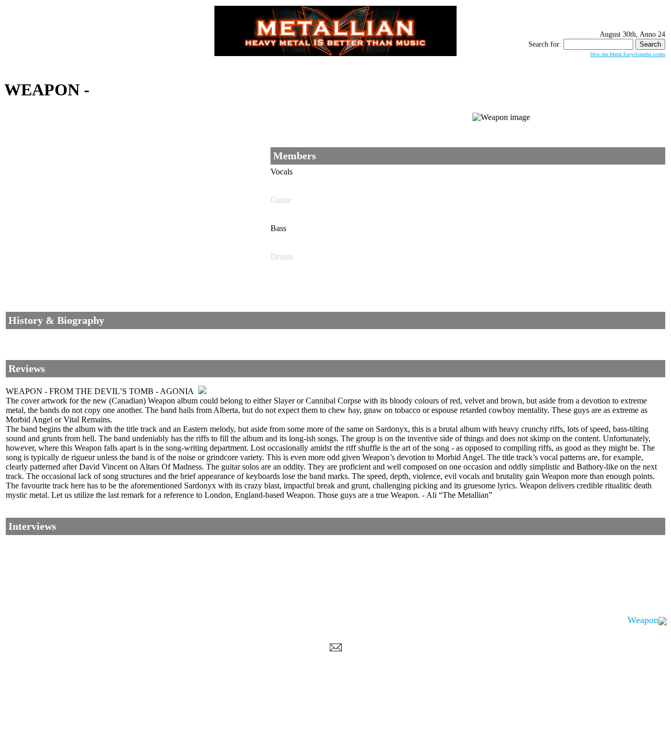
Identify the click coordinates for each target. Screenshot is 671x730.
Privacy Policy (335, 720)
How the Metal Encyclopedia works (627, 54)
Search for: (544, 44)
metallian (249, 709)
